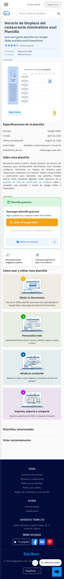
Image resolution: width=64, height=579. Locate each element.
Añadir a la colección (29, 242)
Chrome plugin (32, 506)
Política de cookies (32, 487)
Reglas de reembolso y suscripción (32, 492)
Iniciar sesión (33, 4)
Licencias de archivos (32, 474)
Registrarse (53, 4)
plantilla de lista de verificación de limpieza (27, 182)
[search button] (58, 13)
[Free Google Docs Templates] (6, 13)
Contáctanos (32, 511)
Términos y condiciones (32, 479)
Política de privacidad (32, 483)
